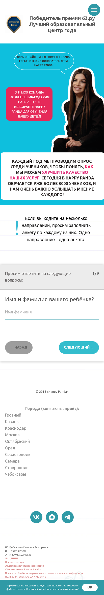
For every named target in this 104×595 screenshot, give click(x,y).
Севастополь (17, 454)
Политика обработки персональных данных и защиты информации (44, 573)
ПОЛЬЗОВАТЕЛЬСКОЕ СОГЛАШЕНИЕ (25, 576)
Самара (12, 461)
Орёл (10, 448)
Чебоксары (15, 474)
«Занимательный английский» (23, 569)
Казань (11, 421)
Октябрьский (17, 441)
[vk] (36, 517)
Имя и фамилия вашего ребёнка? (49, 299)
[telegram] (68, 517)
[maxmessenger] (52, 517)
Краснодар (15, 428)
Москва (12, 434)
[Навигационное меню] (94, 10)
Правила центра (14, 562)
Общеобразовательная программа (24, 565)
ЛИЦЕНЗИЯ (11, 558)
